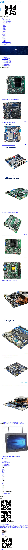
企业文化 (4, 39)
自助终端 (3, 473)
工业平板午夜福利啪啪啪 (5, 59)
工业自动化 (4, 29)
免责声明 (1, 524)
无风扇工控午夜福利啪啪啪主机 (6, 58)
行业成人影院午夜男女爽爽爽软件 (7, 43)
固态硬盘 (4, 526)
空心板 (12, 527)
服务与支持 (3, 34)
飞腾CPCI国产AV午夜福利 (14, 525)
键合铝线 (2, 526)
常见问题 (3, 483)
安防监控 (4, 26)
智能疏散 (6, 525)
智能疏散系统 (9, 525)
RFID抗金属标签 (20, 525)
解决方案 (3, 24)
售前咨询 (3, 533)
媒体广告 (4, 31)
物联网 (4, 27)
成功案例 (3, 32)
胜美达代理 (1, 527)
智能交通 (4, 28)
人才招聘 (4, 41)
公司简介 (3, 37)
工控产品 (3, 18)
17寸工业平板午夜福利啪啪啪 (7, 61)
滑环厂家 (9, 527)
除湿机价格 (19, 527)
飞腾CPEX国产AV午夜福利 (14, 526)
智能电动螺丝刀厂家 (8, 526)
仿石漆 (4, 525)
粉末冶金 (7, 527)
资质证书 (3, 488)
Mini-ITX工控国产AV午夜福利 (7, 21)
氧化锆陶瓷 (4, 527)
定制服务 (4, 35)
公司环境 (4, 40)
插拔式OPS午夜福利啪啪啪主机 (6, 65)
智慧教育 (4, 25)
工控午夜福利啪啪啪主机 (6, 19)
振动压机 (23, 525)
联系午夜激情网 (4, 44)
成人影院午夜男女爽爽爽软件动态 (6, 42)
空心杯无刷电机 (20, 526)
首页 (5, 423)
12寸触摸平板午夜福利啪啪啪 (7, 62)
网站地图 (8, 524)
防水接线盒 (16, 527)
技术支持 (3, 534)
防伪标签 (22, 527)
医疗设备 (3, 474)
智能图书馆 (3, 470)
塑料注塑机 (25, 527)
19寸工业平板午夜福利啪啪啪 (7, 60)
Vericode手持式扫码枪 (24, 526)
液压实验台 (14, 527)
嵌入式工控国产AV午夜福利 (6, 22)
